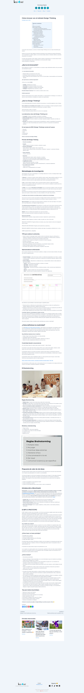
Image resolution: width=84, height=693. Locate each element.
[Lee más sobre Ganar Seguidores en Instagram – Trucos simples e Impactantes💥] (28, 624)
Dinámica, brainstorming (37, 40)
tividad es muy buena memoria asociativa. (32, 327)
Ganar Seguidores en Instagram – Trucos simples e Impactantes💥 (27, 631)
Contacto (48, 11)
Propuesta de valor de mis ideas (37, 41)
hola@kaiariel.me (39, 684)
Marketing (37, 637)
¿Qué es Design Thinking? (36, 27)
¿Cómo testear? (36, 46)
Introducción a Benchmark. (37, 42)
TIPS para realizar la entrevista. (38, 32)
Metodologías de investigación (37, 31)
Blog (44, 11)
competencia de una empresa (28, 493)
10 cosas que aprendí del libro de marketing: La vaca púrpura (56, 632)
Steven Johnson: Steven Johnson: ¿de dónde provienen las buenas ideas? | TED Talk (37, 360)
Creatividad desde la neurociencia (39, 37)
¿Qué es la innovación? (36, 26)
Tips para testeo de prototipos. (38, 47)
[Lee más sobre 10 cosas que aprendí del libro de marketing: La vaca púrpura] (56, 624)
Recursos (39, 11)
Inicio (35, 11)
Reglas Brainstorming (37, 39)
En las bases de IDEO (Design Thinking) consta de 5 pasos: (42, 29)
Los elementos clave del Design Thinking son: (40, 28)
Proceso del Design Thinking (38, 30)
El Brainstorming (35, 38)
